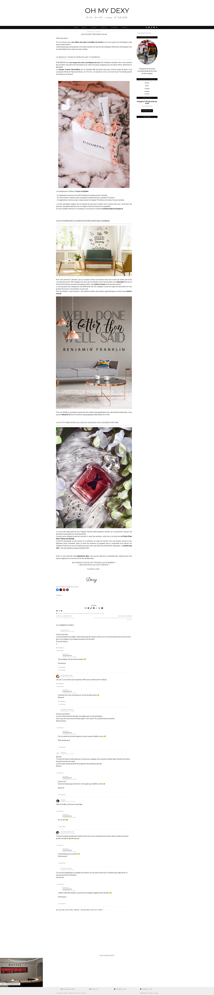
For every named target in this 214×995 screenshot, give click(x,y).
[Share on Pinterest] (62, 611)
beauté (60, 613)
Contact (124, 27)
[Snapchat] (96, 608)
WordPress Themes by (149, 993)
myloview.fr (120, 282)
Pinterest (146, 989)
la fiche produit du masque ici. (112, 209)
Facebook (120, 989)
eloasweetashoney (66, 675)
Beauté (84, 27)
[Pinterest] (149, 27)
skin (92, 613)
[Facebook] (154, 27)
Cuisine (147, 94)
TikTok (94, 989)
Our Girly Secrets (66, 868)
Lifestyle (104, 27)
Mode (76, 27)
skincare (97, 613)
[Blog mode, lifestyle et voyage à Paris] (107, 13)
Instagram (68, 989)
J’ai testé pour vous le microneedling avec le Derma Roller (113, 617)
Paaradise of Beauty (67, 709)
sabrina (63, 800)
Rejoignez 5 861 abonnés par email (147, 102)
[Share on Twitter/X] (59, 611)
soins (102, 613)
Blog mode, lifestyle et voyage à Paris (73, 993)
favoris (73, 613)
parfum (87, 613)
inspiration (80, 613)
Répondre (61, 650)
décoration (67, 613)
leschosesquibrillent (67, 831)
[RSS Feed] (99, 608)
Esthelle (63, 752)
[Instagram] (146, 27)
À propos (114, 27)
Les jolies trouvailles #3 (65, 617)
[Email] (102, 608)
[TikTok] (151, 27)
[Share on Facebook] (57, 611)
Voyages (94, 27)
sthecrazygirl (65, 630)
